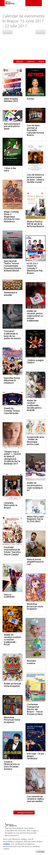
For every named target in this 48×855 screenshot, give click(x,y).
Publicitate (25, 10)
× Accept (40, 851)
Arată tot (30, 61)
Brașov (41, 61)
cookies (6, 844)
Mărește (19, 61)
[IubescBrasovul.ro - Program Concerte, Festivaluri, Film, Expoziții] (2, 3)
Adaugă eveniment (25, 812)
